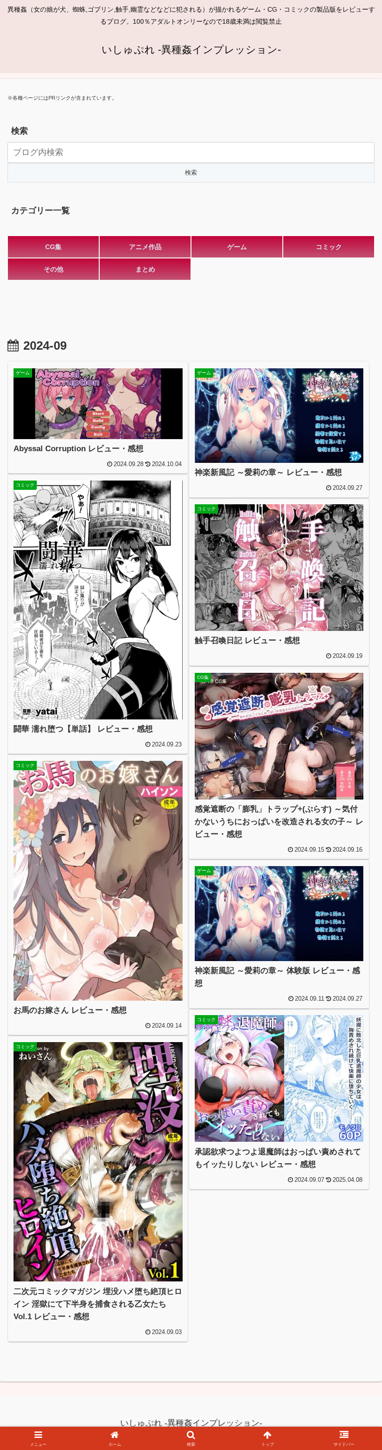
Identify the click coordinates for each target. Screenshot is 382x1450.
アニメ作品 (145, 247)
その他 (53, 269)
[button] (353, 1268)
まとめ (145, 269)
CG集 (53, 247)
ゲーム (237, 247)
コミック (329, 247)
